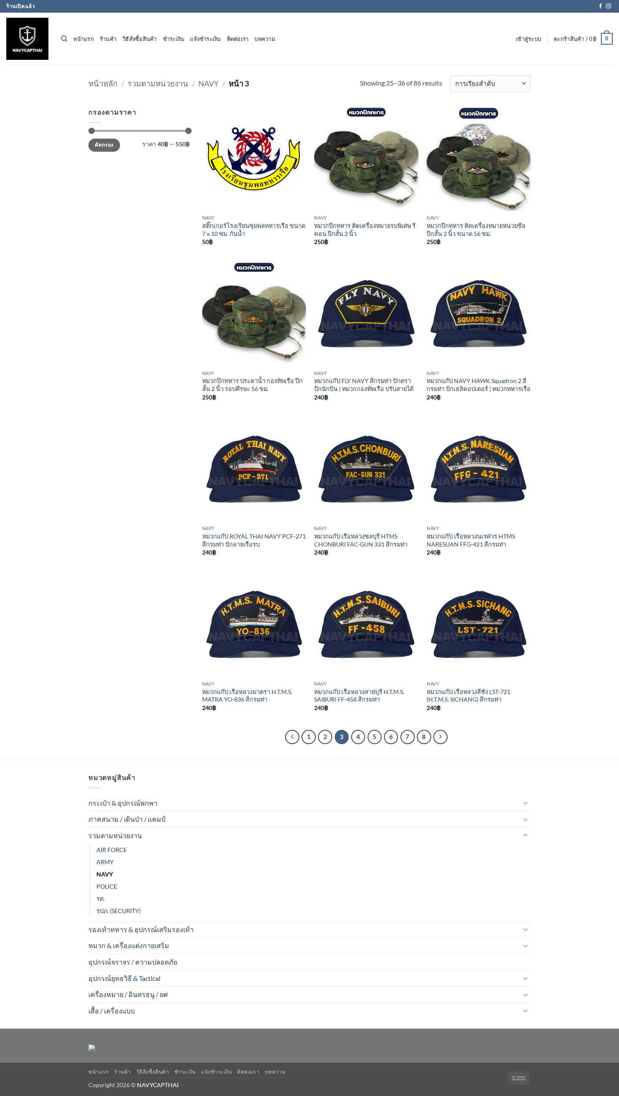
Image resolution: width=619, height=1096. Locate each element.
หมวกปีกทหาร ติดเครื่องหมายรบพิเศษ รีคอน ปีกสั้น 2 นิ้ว (365, 229)
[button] (528, 38)
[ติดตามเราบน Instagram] (608, 6)
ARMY (105, 862)
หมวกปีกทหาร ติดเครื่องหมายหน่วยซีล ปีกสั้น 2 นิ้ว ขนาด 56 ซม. (476, 229)
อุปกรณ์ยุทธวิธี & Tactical (124, 978)
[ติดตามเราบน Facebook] (600, 6)
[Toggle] (525, 803)
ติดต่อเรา (238, 38)
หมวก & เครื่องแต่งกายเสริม (128, 945)
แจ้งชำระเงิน (205, 38)
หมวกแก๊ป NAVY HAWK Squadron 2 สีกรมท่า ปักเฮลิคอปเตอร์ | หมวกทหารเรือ (479, 384)
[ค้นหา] (64, 39)
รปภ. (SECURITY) (118, 910)
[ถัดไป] (440, 737)
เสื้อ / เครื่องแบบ (111, 1011)
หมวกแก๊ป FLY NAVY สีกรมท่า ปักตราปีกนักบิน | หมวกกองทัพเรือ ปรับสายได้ (364, 384)
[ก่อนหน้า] (292, 737)
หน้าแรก (83, 38)
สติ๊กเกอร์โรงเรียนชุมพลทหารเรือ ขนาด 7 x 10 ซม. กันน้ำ (253, 229)
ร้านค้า (108, 38)
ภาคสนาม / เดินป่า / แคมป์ (126, 819)
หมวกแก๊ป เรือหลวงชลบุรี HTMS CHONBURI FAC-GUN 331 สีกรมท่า (361, 540)
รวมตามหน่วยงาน (158, 83)
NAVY (208, 83)
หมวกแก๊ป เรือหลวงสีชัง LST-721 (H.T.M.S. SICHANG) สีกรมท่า (468, 695)
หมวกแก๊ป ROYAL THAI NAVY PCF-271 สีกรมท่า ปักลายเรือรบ (254, 540)
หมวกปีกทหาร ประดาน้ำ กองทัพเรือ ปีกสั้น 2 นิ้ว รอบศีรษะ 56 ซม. (252, 384)
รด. (100, 898)
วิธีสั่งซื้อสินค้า (140, 38)
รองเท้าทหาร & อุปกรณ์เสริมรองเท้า (141, 929)
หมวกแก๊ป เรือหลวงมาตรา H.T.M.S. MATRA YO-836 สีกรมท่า (247, 695)
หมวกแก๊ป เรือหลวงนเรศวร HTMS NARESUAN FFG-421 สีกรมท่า (471, 540)
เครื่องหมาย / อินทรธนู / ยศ (128, 994)
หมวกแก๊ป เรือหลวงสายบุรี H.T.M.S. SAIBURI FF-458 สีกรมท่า (359, 695)
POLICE (106, 886)
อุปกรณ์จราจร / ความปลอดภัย (132, 962)
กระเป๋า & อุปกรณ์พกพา (122, 803)
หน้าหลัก (102, 83)
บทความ (264, 38)
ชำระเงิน (173, 38)
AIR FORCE (111, 849)
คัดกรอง (104, 145)
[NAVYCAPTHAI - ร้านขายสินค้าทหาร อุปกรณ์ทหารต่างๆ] (27, 39)
